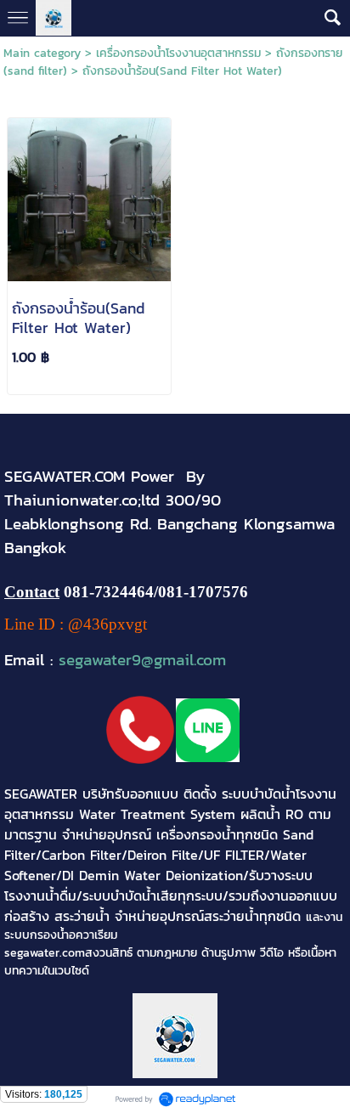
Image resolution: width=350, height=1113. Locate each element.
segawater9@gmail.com (142, 659)
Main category (42, 53)
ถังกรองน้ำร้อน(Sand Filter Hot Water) (182, 71)
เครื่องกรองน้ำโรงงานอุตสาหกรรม (178, 53)
